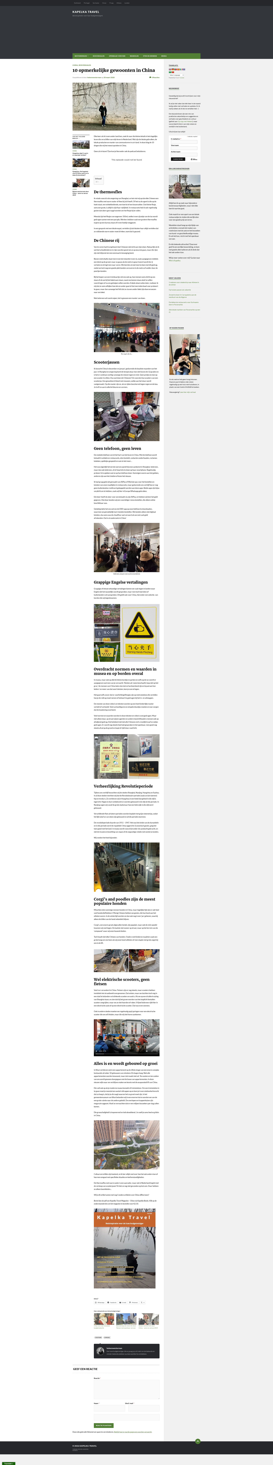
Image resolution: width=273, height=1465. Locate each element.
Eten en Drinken (150, 56)
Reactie (97, 1378)
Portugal (87, 3)
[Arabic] (170, 72)
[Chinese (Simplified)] (173, 72)
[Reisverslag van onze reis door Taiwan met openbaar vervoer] (126, 1319)
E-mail (131, 1403)
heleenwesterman (94, 77)
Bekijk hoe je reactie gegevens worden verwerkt (133, 1432)
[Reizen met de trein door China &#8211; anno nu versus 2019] (149, 1319)
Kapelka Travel (86, 11)
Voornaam (175, 145)
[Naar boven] (197, 1441)
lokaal (107, 1337)
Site (126, 1403)
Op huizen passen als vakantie (180, 290)
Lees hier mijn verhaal (188, 392)
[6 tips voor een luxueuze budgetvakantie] (104, 1319)
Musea (164, 56)
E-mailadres (176, 138)
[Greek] (184, 69)
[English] (170, 69)
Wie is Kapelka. (175, 260)
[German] (173, 69)
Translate (181, 77)
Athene (119, 3)
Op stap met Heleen (185, 121)
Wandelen (134, 56)
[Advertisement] (136, 33)
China (75, 65)
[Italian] (181, 69)
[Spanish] (178, 69)
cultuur (98, 1337)
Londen (127, 3)
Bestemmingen (81, 56)
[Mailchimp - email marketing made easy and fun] (194, 161)
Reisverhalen (99, 56)
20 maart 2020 (109, 77)
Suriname (96, 3)
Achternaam (175, 152)
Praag (111, 3)
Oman (104, 3)
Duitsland (77, 3)
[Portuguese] (175, 69)
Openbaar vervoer (117, 56)
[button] (107, 614)
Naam (96, 1403)
